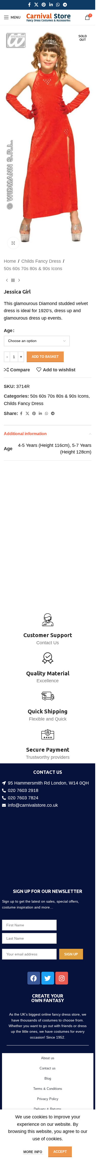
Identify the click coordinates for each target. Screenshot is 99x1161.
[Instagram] (61, 978)
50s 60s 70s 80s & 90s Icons (33, 259)
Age (8, 321)
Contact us (48, 1068)
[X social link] (36, 5)
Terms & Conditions (47, 1089)
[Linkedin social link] (50, 5)
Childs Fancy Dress (41, 252)
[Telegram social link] (65, 5)
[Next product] (19, 271)
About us (47, 1058)
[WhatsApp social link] (57, 5)
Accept (60, 1152)
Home (10, 252)
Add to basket (45, 347)
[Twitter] (47, 978)
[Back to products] (13, 271)
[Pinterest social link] (43, 5)
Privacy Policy (47, 1099)
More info (33, 1152)
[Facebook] (33, 978)
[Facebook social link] (29, 5)
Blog (47, 1078)
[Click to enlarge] (13, 233)
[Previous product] (7, 271)
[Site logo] (48, 17)
